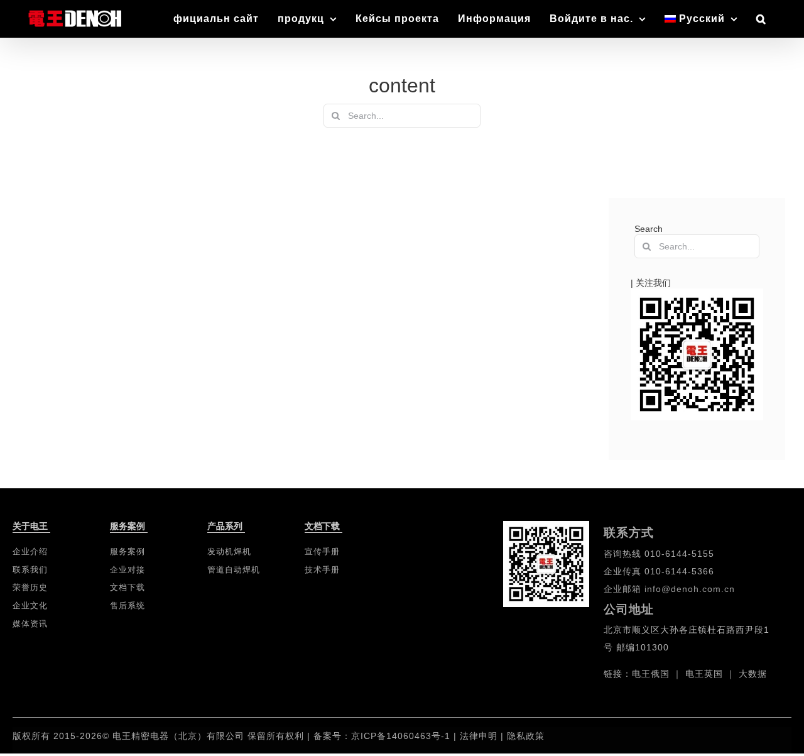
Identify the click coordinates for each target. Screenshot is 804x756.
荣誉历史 (30, 587)
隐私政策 (526, 736)
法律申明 (480, 736)
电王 (641, 674)
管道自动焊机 (233, 569)
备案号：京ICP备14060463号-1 (381, 736)
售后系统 (127, 605)
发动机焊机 (229, 551)
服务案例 (127, 551)
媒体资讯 (30, 623)
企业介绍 (30, 551)
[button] (761, 19)
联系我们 (30, 569)
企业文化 (30, 605)
